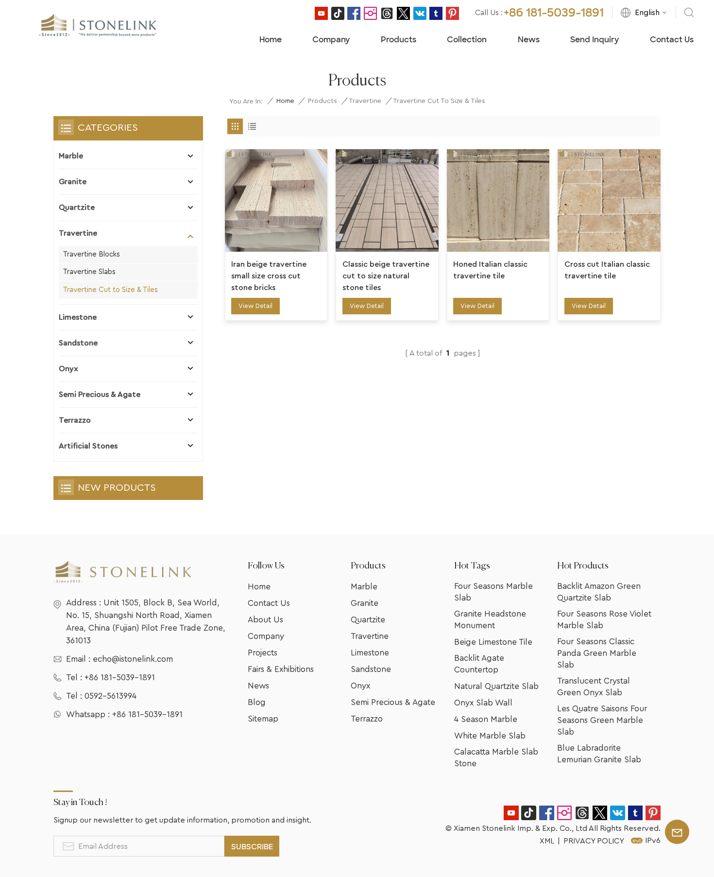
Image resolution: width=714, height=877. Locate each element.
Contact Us (672, 39)
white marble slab (490, 736)
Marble (71, 156)
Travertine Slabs (89, 271)
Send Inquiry (594, 39)
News (529, 39)
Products (398, 39)
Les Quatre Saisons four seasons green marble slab (602, 720)
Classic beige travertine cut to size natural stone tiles (385, 276)
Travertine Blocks (91, 254)
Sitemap (263, 719)
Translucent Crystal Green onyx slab (593, 687)
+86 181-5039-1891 (554, 12)
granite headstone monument (490, 620)
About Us (265, 620)
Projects (262, 653)
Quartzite (77, 207)
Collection (467, 39)
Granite (72, 182)
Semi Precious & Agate (99, 394)
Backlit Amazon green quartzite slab (599, 592)
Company (331, 39)
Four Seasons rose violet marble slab (604, 620)
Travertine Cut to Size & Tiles (110, 289)
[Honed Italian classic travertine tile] (498, 200)
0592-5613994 (110, 696)
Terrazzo (75, 420)
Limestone (78, 317)
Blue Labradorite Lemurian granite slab (599, 754)
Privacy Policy (593, 841)
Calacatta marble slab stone (496, 758)
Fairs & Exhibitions (281, 669)
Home (270, 39)
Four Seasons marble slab (493, 592)
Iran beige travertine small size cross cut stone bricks (268, 276)
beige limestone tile (493, 642)
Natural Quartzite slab (496, 686)
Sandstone (78, 343)
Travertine (365, 101)
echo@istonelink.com (133, 659)
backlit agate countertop (479, 664)
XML (547, 841)
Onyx (68, 369)
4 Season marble (485, 719)
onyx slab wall (483, 703)
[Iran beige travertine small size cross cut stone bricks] (276, 200)
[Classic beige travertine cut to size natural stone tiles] (387, 200)
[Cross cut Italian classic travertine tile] (609, 200)
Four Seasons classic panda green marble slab (596, 653)
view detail (255, 306)
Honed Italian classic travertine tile (490, 270)
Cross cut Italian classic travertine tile (607, 270)
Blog (257, 702)
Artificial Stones (88, 446)
